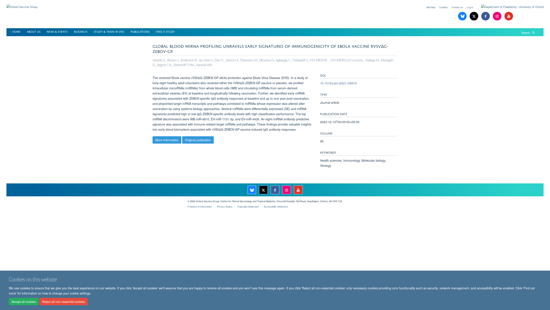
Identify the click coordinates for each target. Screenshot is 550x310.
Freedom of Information (200, 206)
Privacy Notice (224, 206)
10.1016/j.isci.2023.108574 (338, 83)
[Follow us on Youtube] (508, 16)
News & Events (57, 31)
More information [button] (167, 140)
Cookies (443, 7)
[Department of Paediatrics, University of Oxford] (509, 6)
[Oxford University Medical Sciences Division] (93, 199)
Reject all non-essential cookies (63, 301)
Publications (140, 31)
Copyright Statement (248, 206)
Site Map (430, 7)
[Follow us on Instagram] (497, 16)
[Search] (533, 32)
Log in (470, 7)
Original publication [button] (198, 140)
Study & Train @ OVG (109, 31)
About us (33, 31)
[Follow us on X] (474, 16)
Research (80, 31)
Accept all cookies (24, 301)
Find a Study (165, 31)
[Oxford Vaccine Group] (21, 4)
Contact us (457, 7)
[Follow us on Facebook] (486, 16)
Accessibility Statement (276, 206)
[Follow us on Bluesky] (463, 16)
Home (16, 31)
